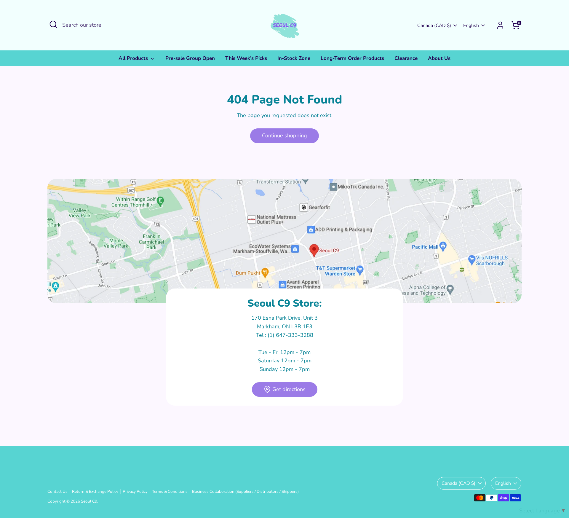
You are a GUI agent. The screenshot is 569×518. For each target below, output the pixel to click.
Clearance (406, 58)
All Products (134, 58)
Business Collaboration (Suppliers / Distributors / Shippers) (245, 491)
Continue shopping (284, 135)
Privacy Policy (135, 491)
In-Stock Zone (293, 58)
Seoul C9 (89, 501)
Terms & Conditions (170, 491)
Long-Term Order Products (352, 58)
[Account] (500, 25)
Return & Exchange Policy (95, 491)
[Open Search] (53, 24)
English (471, 25)
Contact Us (57, 491)
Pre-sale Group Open (190, 58)
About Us (439, 58)
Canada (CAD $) (434, 25)
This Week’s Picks (246, 58)
